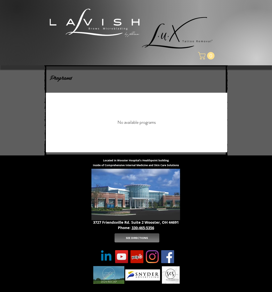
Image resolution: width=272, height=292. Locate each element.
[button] (207, 55)
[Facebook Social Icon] (167, 256)
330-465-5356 (143, 227)
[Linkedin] (106, 256)
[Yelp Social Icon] (136, 256)
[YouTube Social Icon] (121, 256)
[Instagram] (152, 256)
